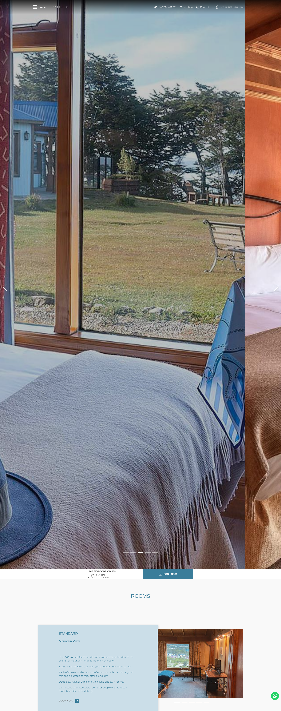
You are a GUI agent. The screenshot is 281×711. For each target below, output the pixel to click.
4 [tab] (199, 702)
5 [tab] (206, 702)
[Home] (229, 7)
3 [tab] (192, 702)
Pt (67, 7)
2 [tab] (184, 702)
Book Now (66, 701)
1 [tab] (177, 702)
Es (54, 7)
